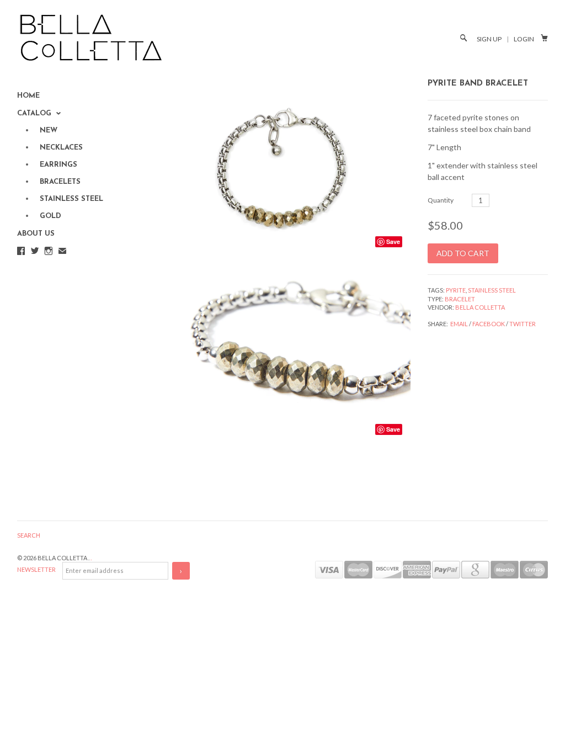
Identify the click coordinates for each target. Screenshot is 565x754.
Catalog (35, 113)
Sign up (489, 39)
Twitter (522, 323)
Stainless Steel (492, 290)
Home (28, 95)
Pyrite (456, 290)
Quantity (441, 200)
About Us (36, 233)
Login (524, 39)
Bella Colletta (480, 307)
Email (459, 323)
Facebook (488, 323)
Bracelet (460, 298)
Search (28, 535)
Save (393, 241)
